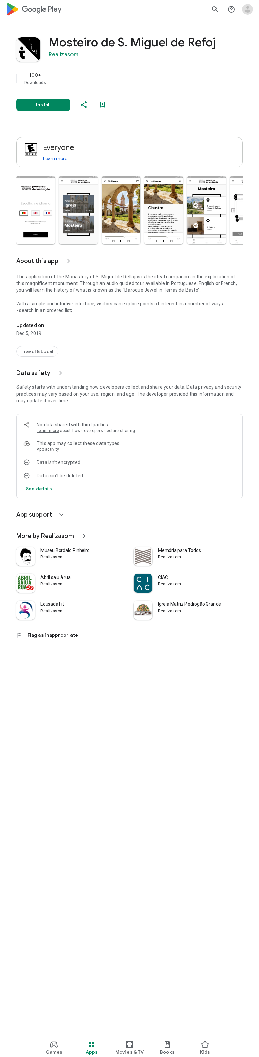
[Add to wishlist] (102, 105)
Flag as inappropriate (47, 635)
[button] (35, 210)
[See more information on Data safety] (60, 373)
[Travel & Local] (37, 351)
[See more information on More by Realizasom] (83, 536)
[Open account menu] (247, 9)
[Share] (84, 105)
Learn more (55, 158)
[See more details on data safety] (39, 488)
